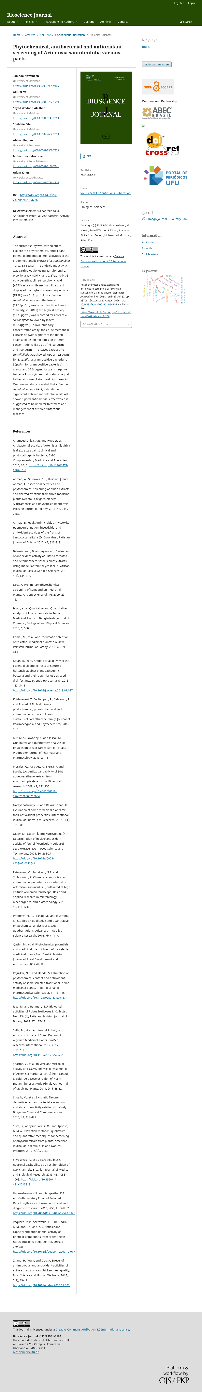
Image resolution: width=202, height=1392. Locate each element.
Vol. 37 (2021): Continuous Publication (62, 35)
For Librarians (150, 254)
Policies (29, 22)
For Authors (149, 248)
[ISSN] (143, 126)
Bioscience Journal (29, 14)
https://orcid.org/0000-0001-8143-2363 (36, 118)
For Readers (149, 242)
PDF (88, 156)
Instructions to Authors (59, 22)
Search (187, 22)
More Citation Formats (97, 324)
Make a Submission (156, 64)
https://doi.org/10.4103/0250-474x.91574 (40, 997)
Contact (123, 22)
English (147, 46)
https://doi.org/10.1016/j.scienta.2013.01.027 (43, 690)
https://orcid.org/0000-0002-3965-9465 (36, 85)
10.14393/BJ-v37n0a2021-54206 (98, 304)
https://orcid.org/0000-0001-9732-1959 (36, 102)
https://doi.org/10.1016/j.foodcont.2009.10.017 (44, 1251)
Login (191, 3)
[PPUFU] (165, 188)
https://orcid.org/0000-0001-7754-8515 (36, 182)
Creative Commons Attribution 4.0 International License (103, 261)
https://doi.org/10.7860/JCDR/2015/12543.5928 (44, 1213)
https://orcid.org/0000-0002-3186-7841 (36, 166)
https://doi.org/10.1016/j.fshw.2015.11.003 (41, 1285)
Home (16, 35)
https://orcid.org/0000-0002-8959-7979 (36, 150)
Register (179, 3)
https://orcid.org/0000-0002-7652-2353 (36, 134)
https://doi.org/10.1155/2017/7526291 (38, 1055)
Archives (105, 22)
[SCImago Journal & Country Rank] (165, 219)
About (11, 22)
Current (89, 22)
